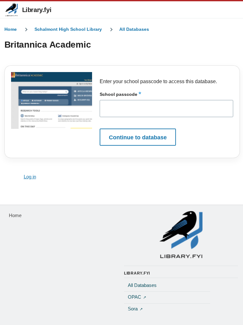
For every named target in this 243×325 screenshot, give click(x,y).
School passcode (118, 94)
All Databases (134, 29)
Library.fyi (37, 10)
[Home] (181, 234)
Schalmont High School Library (68, 29)
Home (10, 29)
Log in (30, 176)
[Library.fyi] (11, 9)
